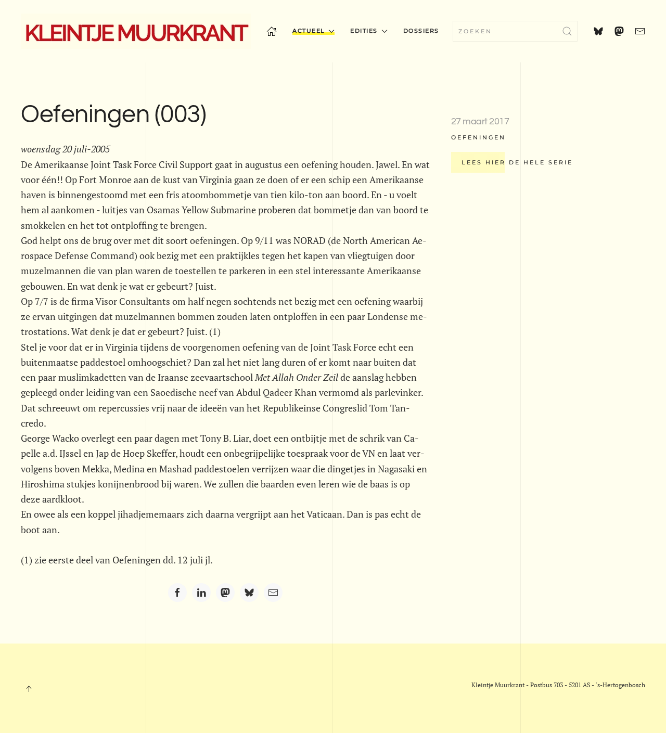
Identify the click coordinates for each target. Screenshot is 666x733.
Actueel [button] (308, 30)
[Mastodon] (225, 592)
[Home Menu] (271, 31)
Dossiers (421, 30)
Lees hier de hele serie (517, 162)
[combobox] (515, 31)
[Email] (273, 592)
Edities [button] (364, 30)
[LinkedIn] (201, 592)
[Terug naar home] (136, 31)
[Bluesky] (249, 592)
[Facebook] (177, 592)
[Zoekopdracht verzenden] (567, 31)
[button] (28, 689)
